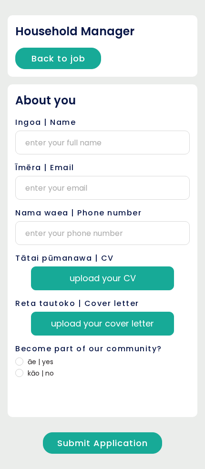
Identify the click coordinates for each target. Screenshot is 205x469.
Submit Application (102, 443)
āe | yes (40, 361)
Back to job (58, 58)
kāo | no (41, 373)
